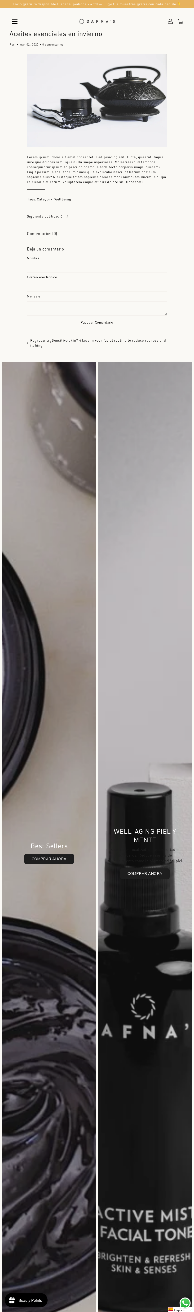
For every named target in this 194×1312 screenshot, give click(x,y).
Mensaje (33, 296)
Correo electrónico (42, 277)
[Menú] (14, 22)
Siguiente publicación (46, 216)
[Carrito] (181, 21)
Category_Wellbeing (54, 199)
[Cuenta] (170, 21)
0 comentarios (53, 44)
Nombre (33, 258)
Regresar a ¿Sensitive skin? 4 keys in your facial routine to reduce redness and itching (98, 342)
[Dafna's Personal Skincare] (97, 21)
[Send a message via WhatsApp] (185, 1303)
